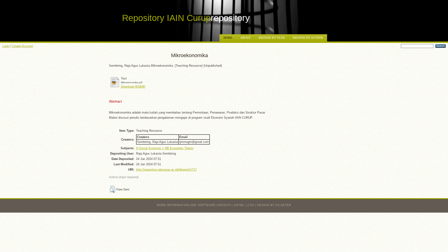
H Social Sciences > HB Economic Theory (165, 148)
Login (6, 46)
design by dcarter (274, 205)
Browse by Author (308, 37)
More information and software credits (194, 205)
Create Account (22, 46)
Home (228, 37)
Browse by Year (272, 37)
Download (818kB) (133, 86)
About (245, 37)
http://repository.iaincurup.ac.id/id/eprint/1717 (166, 169)
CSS (251, 205)
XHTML (239, 205)
